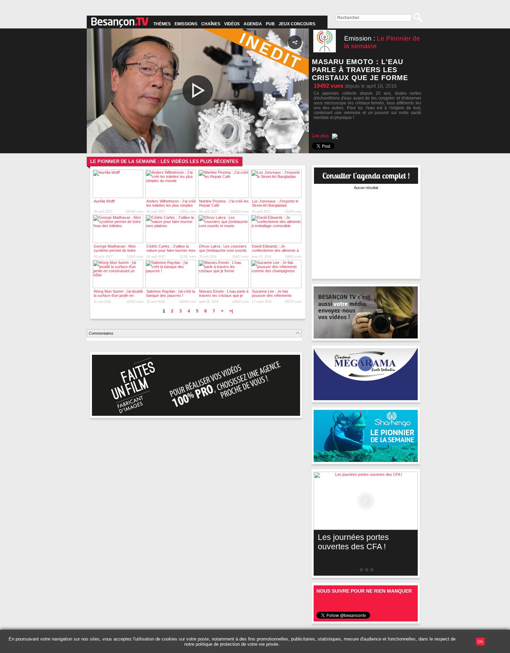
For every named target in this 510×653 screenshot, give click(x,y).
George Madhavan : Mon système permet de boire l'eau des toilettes (115, 250)
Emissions (186, 24)
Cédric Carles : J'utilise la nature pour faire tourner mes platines (171, 250)
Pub (270, 24)
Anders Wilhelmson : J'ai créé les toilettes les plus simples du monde (171, 205)
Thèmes (162, 24)
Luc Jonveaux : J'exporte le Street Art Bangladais (275, 203)
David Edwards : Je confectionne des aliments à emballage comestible (275, 250)
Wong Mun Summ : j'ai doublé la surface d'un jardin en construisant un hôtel (118, 295)
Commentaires (101, 333)
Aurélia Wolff (104, 201)
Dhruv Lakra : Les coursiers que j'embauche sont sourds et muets (223, 250)
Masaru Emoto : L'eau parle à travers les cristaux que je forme (223, 295)
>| (231, 311)
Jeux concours (297, 24)
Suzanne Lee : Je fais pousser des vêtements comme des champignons (273, 295)
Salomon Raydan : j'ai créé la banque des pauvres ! (170, 293)
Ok (480, 641)
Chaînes (210, 24)
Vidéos (232, 24)
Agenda (253, 24)
